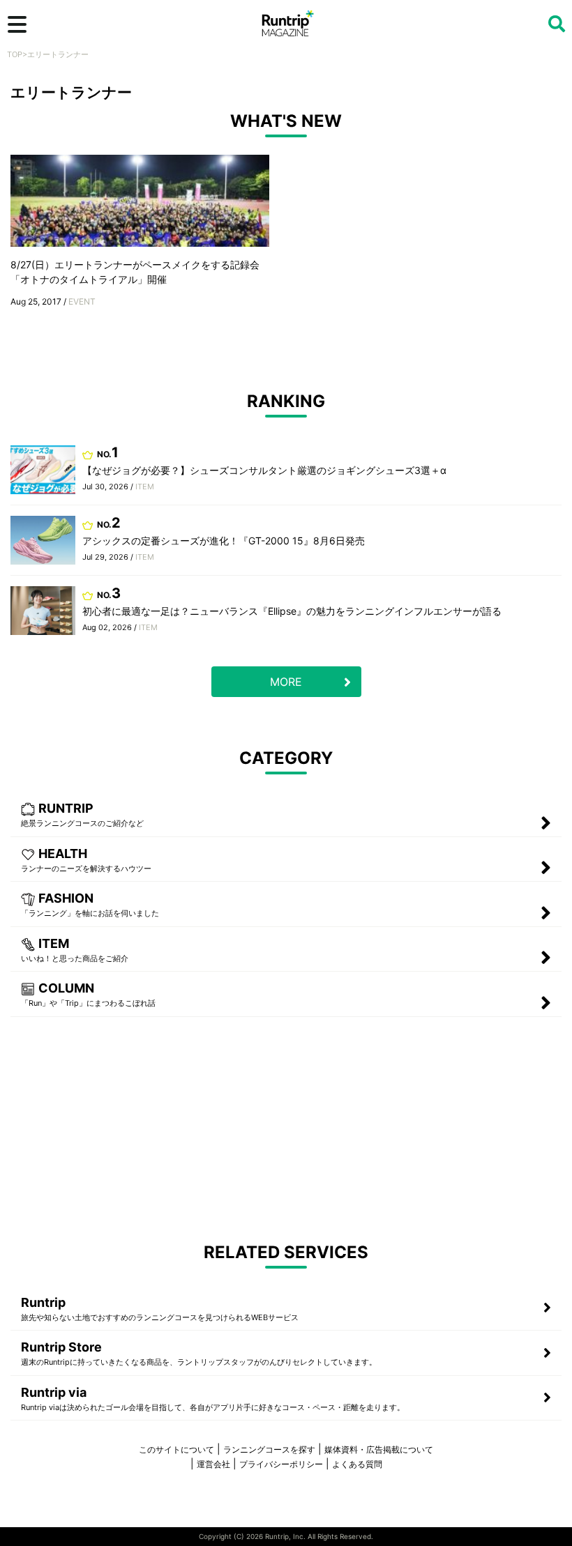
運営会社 (213, 1464)
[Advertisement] (286, 1128)
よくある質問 (357, 1464)
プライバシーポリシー (281, 1464)
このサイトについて (176, 1449)
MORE (286, 682)
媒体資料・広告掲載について (378, 1449)
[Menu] (17, 24)
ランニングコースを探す (269, 1449)
